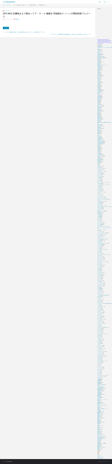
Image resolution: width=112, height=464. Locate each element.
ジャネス (98, 250)
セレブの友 (99, 264)
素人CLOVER (99, 433)
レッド (98, 371)
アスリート (99, 175)
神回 (98, 428)
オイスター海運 (100, 207)
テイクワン (99, 279)
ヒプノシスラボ (100, 317)
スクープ (98, 255)
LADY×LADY (99, 109)
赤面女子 (98, 446)
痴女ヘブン (99, 427)
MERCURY (99, 119)
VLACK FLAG (99, 158)
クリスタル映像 (100, 224)
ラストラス (99, 359)
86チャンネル (99, 51)
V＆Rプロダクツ (100, 156)
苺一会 (98, 441)
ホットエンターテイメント (102, 333)
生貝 (98, 426)
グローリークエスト (100, 229)
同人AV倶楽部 (99, 386)
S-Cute (98, 135)
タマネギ (98, 271)
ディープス (99, 278)
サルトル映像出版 (100, 244)
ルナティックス (100, 367)
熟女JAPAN (99, 421)
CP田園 (98, 69)
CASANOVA (99, 66)
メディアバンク (100, 352)
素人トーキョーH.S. (100, 435)
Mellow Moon (99, 118)
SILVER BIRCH (99, 140)
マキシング (99, 336)
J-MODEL (98, 99)
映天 (98, 406)
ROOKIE (98, 133)
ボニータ (98, 334)
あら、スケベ (99, 181)
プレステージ (99, 329)
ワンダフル (99, 377)
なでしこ (98, 286)
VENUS (98, 157)
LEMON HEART (99, 110)
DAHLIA (98, 72)
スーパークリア (100, 253)
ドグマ (98, 281)
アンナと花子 (99, 187)
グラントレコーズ (100, 223)
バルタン (98, 307)
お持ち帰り (99, 212)
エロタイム (99, 203)
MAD (98, 112)
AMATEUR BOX (100, 54)
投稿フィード (99, 456)
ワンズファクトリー (100, 376)
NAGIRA (98, 127)
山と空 (98, 398)
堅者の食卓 (99, 388)
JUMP (98, 101)
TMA (98, 150)
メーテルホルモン (100, 348)
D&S (98, 71)
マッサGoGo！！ (100, 340)
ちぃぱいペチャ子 (100, 272)
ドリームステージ (100, 283)
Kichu (98, 103)
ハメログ (98, 304)
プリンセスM (99, 328)
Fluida (103, 461)
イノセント (99, 191)
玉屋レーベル (99, 425)
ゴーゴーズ (99, 234)
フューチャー (99, 321)
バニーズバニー (100, 299)
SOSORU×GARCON (100, 142)
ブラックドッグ (100, 322)
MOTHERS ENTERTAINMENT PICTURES (104, 122)
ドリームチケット (100, 284)
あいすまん (99, 167)
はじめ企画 (99, 296)
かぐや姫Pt (99, 213)
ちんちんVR (99, 276)
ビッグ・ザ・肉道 (100, 311)
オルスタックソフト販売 (101, 210)
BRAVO (98, 63)
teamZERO (99, 148)
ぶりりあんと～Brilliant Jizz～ (102, 327)
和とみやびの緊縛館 (100, 387)
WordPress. (108, 461)
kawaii (98, 102)
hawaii (98, 92)
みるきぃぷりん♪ (100, 345)
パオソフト (99, 293)
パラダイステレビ (100, 306)
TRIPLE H (99, 151)
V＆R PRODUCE (100, 154)
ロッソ (98, 374)
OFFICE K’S (99, 130)
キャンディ (99, 221)
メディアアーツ (100, 350)
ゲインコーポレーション (101, 233)
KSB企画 (98, 107)
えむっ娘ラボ (99, 202)
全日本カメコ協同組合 (101, 384)
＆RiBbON (99, 46)
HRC (98, 94)
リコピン (98, 366)
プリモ (98, 326)
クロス (98, 230)
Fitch (98, 83)
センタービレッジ (100, 265)
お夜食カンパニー (100, 211)
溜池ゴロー (99, 417)
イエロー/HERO (100, 190)
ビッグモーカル (100, 312)
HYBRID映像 (99, 96)
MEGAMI (98, 117)
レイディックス (100, 368)
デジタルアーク (100, 280)
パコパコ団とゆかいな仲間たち (102, 295)
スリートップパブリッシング (102, 261)
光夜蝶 (98, 383)
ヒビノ (98, 315)
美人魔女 (98, 440)
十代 (98, 385)
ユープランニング (100, 356)
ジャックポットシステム (101, 249)
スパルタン (99, 260)
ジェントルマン (100, 245)
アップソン (99, 179)
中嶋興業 (98, 380)
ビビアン (98, 313)
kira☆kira (99, 104)
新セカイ (98, 404)
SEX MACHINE (99, 137)
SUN (98, 145)
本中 (98, 410)
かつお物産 (99, 216)
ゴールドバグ (99, 236)
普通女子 (98, 407)
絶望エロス (99, 438)
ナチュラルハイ (100, 285)
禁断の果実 (99, 429)
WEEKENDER (99, 159)
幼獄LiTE (98, 400)
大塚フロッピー (100, 391)
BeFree (98, 58)
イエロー (98, 189)
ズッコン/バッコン (100, 257)
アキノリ (98, 172)
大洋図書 (98, 392)
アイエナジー (99, 166)
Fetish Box (99, 81)
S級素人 (98, 147)
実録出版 (98, 396)
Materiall (98, 116)
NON (98, 129)
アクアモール (99, 174)
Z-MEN (98, 162)
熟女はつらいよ (100, 422)
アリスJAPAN (99, 183)
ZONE (98, 165)
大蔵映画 (98, 393)
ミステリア (99, 342)
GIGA (98, 88)
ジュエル (98, 251)
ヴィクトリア (99, 194)
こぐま (98, 237)
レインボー (99, 369)
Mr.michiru (99, 125)
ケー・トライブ (100, 231)
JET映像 (98, 100)
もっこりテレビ (100, 353)
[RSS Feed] (98, 452)
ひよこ (98, 318)
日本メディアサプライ (101, 405)
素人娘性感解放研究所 (101, 437)
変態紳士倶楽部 (100, 389)
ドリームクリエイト (100, 282)
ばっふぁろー (99, 297)
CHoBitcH (99, 67)
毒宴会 (98, 416)
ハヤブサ (98, 305)
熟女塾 (98, 423)
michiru (98, 120)
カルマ (98, 218)
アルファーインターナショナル (102, 184)
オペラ (98, 209)
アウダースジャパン (100, 171)
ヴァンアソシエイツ (100, 192)
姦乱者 (98, 395)
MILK (98, 121)
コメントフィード (100, 457)
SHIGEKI (98, 139)
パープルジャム (100, 292)
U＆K (98, 152)
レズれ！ (98, 370)
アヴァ (98, 170)
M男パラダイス (100, 126)
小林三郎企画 (99, 397)
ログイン (98, 455)
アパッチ (98, 180)
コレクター (99, 242)
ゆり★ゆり (99, 357)
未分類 (98, 409)
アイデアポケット (8, 5)
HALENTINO (99, 91)
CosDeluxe (99, 68)
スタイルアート (100, 256)
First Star (99, 82)
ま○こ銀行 (99, 335)
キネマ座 (98, 220)
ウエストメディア (100, 196)
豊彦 (98, 445)
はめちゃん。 (99, 302)
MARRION (99, 114)
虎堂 (98, 442)
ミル (98, 344)
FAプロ (98, 79)
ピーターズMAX (100, 309)
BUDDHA (98, 64)
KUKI (98, 108)
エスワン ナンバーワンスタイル (102, 199)
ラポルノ (98, 363)
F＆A (98, 77)
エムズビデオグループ (101, 201)
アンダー (98, 186)
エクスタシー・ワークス (101, 198)
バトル (98, 298)
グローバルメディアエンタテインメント (104, 227)
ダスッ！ (98, 270)
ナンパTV (99, 290)
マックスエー (99, 338)
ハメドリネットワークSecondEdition (103, 303)
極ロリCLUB (99, 413)
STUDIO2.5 (99, 144)
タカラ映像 (99, 269)
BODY (98, 59)
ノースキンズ (99, 291)
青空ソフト (99, 448)
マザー (98, 337)
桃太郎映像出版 (100, 411)
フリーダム (99, 325)
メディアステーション (101, 351)
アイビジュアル (100, 169)
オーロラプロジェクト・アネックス (103, 206)
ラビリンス (99, 362)
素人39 (98, 432)
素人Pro (98, 434)
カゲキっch (99, 215)
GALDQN (98, 84)
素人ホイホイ (99, 436)
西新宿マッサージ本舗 (101, 443)
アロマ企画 (99, 185)
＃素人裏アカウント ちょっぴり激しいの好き (104, 48)
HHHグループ (99, 93)
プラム (98, 324)
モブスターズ (99, 354)
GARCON (98, 85)
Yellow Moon (99, 161)
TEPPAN (98, 149)
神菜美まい (17, 19)
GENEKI (98, 86)
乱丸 (98, 381)
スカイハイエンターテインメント (103, 254)
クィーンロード (100, 222)
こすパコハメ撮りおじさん (102, 239)
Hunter (98, 95)
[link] (108, 2)
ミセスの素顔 (99, 343)
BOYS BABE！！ (100, 61)
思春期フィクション (100, 403)
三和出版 (98, 379)
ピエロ (98, 310)
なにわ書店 (99, 287)
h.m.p (98, 89)
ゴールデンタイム (100, 235)
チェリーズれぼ (100, 274)
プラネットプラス (100, 323)
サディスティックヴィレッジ (102, 243)
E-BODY (98, 74)
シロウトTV (99, 252)
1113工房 (99, 50)
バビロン (98, 300)
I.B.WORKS (99, 97)
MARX (98, 115)
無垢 (98, 419)
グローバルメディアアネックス (102, 226)
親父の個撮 (99, 444)
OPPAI (98, 131)
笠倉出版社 (99, 431)
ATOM (98, 55)
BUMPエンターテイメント (101, 65)
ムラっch (99, 347)
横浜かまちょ (99, 414)
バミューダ (99, 301)
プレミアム (99, 330)
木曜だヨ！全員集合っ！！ (102, 408)
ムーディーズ (99, 346)
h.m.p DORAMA (100, 90)
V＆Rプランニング (100, 155)
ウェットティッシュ (100, 197)
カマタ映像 (99, 217)
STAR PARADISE (100, 143)
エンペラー (99, 204)
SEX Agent (99, 136)
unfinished (99, 153)
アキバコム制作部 (100, 173)
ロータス (98, 372)
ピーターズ (99, 308)
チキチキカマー (100, 275)
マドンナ (98, 341)
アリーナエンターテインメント (102, 182)
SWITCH (98, 146)
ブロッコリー (99, 331)
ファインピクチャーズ (101, 319)
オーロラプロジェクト (101, 205)
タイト (98, 268)
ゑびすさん (99, 378)
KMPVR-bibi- (99, 106)
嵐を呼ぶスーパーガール (101, 399)
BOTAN (98, 60)
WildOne (98, 160)
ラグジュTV (99, 358)
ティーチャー (99, 277)
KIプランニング (100, 105)
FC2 (98, 80)
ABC (98, 52)
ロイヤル (98, 373)
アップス (98, 178)
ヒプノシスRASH (100, 316)
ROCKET (98, 132)
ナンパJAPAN (99, 289)
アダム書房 (99, 177)
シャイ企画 (99, 248)
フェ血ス (98, 320)
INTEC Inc (99, 98)
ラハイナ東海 (99, 361)
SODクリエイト (100, 141)
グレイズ (98, 225)
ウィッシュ (99, 195)
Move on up (99, 124)
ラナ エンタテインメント (101, 360)
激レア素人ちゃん (100, 418)
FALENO (98, 78)
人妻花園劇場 (99, 382)
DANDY (98, 73)
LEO (98, 111)
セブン (98, 262)
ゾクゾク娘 (99, 267)
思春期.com (99, 402)
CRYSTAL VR (99, 70)
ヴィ (98, 193)
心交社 (98, 401)
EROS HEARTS (99, 75)
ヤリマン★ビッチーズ (101, 355)
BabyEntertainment (100, 57)
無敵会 (98, 420)
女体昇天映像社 (100, 394)
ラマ (98, 365)
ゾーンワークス (100, 266)
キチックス (99, 219)
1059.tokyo (99, 49)
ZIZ (98, 164)
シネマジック (99, 246)
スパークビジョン (100, 259)
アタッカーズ (99, 176)
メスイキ (98, 349)
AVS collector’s (100, 56)
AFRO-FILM (99, 53)
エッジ (98, 200)
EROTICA (99, 76)
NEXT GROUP (99, 128)
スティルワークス (100, 258)
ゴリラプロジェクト (100, 241)
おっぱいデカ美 (100, 208)
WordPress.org (100, 458)
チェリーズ (99, 273)
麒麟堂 (98, 449)
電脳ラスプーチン (100, 447)
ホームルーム (99, 332)
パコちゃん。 (99, 294)
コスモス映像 (99, 240)
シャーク (98, 247)
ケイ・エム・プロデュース (102, 232)
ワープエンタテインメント (102, 375)
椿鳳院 (98, 412)
